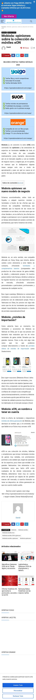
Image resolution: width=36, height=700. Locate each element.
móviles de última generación (12, 421)
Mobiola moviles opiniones (10, 538)
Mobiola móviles (23, 530)
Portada (4, 27)
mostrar (20, 183)
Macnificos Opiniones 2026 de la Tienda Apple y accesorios (9, 566)
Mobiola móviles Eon (8, 532)
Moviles (4, 32)
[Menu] (2, 21)
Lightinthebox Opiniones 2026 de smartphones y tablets (24, 567)
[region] (18, 687)
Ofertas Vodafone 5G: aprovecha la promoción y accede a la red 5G (9, 592)
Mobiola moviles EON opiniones (11, 535)
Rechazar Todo (18, 696)
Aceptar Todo (18, 685)
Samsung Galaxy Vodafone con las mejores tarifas (24, 591)
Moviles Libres (12, 32)
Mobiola (14, 530)
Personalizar (18, 690)
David (8, 47)
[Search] (31, 21)
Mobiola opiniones (25, 538)
